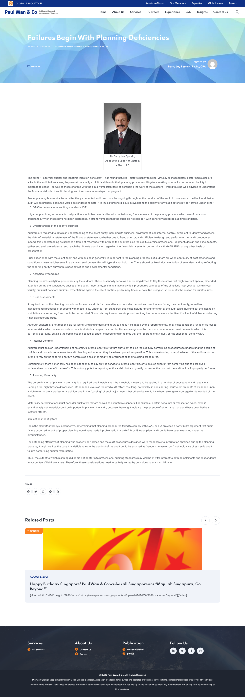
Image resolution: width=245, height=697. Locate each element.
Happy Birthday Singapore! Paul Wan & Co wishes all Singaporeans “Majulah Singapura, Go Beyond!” (115, 586)
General (45, 47)
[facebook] (28, 491)
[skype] (57, 491)
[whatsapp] (43, 491)
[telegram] (50, 491)
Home (31, 47)
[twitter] (35, 491)
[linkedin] (173, 651)
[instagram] (200, 651)
